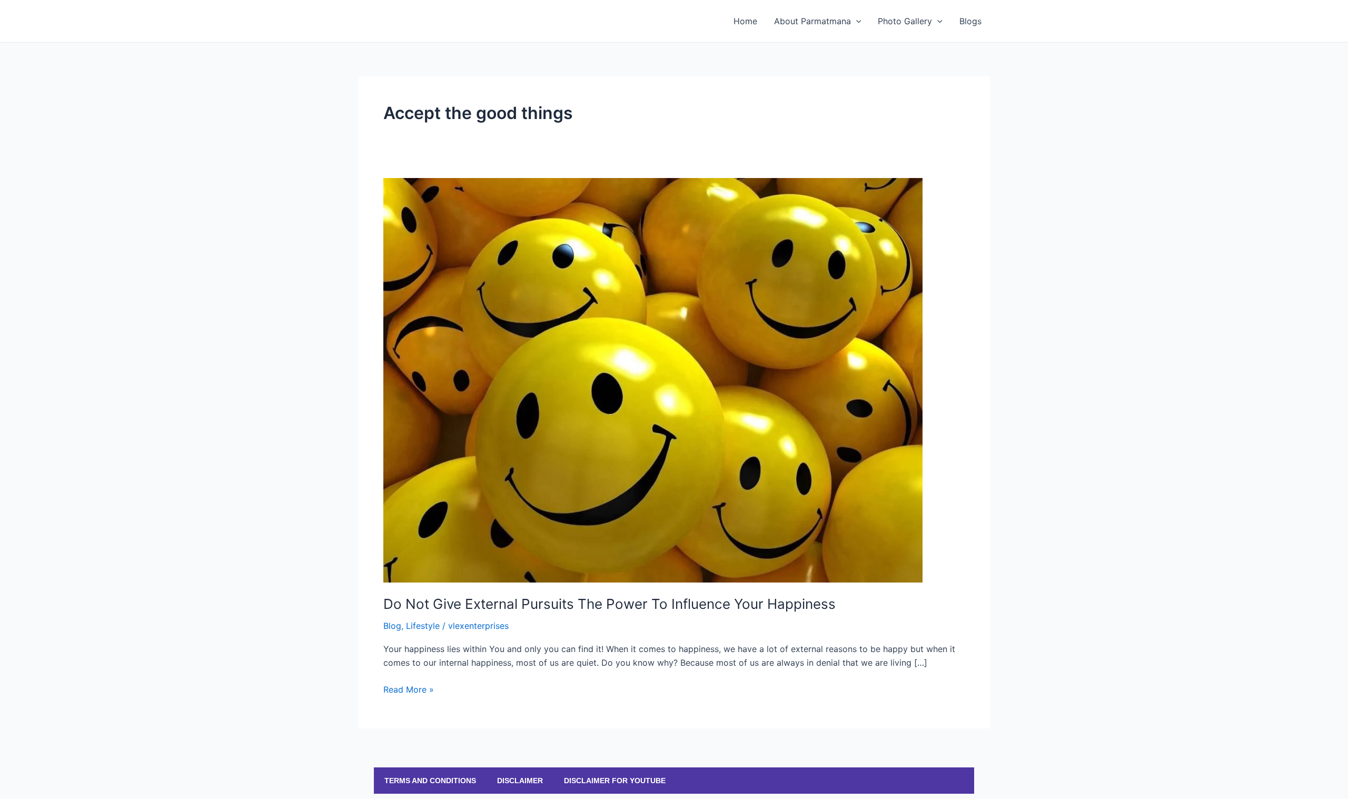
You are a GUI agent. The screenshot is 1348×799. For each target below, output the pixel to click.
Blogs (970, 21)
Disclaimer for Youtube (615, 780)
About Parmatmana (812, 21)
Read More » (408, 689)
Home (745, 21)
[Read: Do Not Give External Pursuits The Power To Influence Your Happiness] (653, 379)
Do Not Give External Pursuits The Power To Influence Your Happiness (609, 604)
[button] (856, 21)
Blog (392, 625)
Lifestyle (423, 625)
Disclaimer (520, 780)
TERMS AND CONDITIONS (430, 780)
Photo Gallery (905, 21)
